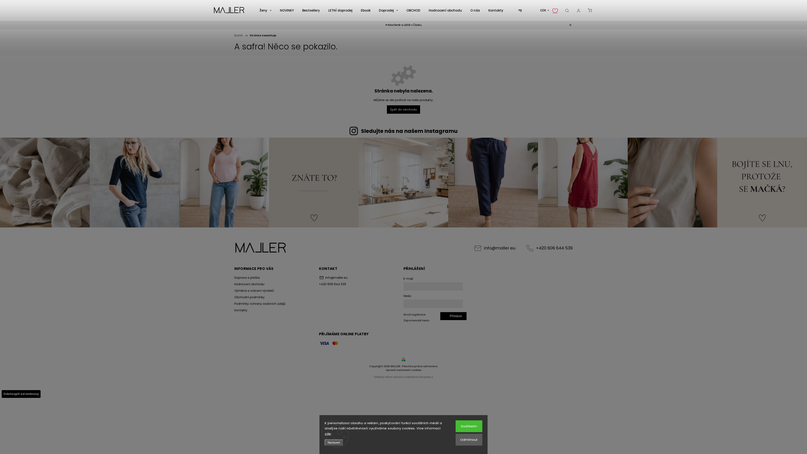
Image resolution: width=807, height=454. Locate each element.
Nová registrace (415, 314)
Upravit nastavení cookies (403, 370)
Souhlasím (469, 426)
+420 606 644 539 (554, 248)
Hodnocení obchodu (249, 284)
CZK (543, 10)
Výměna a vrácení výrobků (254, 291)
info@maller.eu (500, 248)
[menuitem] (266, 10)
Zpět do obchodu (403, 109)
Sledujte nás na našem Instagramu (409, 131)
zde (328, 434)
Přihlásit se (456, 317)
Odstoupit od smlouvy (21, 394)
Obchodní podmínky (249, 297)
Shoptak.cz (426, 377)
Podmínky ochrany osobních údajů (259, 304)
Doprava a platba (247, 278)
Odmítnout (469, 439)
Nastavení (334, 442)
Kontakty (240, 310)
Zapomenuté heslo (417, 320)
